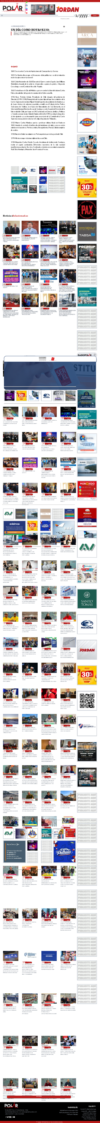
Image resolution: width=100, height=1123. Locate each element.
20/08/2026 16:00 (29, 777)
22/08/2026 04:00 (47, 260)
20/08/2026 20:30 (49, 725)
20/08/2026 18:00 (29, 751)
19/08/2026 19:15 (10, 1090)
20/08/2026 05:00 (49, 920)
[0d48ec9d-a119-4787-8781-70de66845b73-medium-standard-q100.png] (13, 11)
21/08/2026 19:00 (28, 308)
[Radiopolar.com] (2, 15)
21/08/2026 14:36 (68, 546)
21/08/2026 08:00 (49, 649)
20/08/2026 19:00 (10, 751)
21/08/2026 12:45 (68, 572)
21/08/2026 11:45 (49, 597)
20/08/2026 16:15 (10, 777)
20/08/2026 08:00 (68, 877)
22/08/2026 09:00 (28, 235)
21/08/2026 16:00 (29, 546)
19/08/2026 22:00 (29, 1005)
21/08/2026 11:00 (29, 623)
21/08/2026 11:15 (10, 623)
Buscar (95, 15)
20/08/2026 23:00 (68, 700)
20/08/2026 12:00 (49, 828)
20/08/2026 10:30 (10, 877)
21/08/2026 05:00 (29, 674)
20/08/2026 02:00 (29, 962)
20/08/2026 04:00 (68, 920)
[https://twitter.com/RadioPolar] (26, 7)
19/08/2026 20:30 (10, 1047)
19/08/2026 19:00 (29, 1090)
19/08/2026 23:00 (10, 1005)
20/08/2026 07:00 (10, 920)
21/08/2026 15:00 (49, 546)
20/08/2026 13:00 (68, 802)
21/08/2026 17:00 (66, 308)
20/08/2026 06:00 (29, 920)
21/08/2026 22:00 (47, 284)
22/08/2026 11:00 (11, 418)
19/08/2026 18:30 (68, 1090)
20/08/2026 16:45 (68, 751)
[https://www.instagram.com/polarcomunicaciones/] (26, 10)
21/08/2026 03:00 (68, 674)
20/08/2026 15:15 (68, 777)
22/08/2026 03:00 (66, 260)
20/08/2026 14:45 (29, 802)
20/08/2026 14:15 (49, 802)
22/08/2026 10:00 (10, 235)
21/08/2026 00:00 (49, 700)
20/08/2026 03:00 (10, 962)
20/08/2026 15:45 (49, 777)
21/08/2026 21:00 (66, 284)
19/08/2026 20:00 (29, 1047)
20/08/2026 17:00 (49, 751)
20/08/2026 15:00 (10, 802)
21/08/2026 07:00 (68, 649)
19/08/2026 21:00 (68, 1005)
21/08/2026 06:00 (10, 674)
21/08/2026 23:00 (28, 284)
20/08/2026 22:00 (10, 725)
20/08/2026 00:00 (68, 962)
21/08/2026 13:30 (29, 572)
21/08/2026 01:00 (29, 700)
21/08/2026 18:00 (47, 308)
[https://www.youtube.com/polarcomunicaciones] (26, 12)
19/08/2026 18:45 (49, 1090)
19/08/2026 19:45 (49, 1047)
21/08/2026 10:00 (10, 649)
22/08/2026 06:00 (10, 260)
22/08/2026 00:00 (10, 284)
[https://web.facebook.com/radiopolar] (26, 5)
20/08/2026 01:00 (49, 962)
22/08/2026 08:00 (47, 235)
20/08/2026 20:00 (68, 725)
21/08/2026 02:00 (10, 700)
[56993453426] (26, 3)
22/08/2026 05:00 (28, 260)
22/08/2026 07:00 (66, 235)
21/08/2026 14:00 (10, 572)
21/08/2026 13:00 (49, 572)
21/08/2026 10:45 (49, 623)
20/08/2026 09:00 (49, 877)
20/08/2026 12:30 (29, 828)
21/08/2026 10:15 (68, 623)
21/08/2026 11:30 (68, 597)
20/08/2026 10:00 (29, 877)
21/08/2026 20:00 (10, 308)
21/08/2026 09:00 (29, 649)
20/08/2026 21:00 (29, 725)
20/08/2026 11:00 (68, 828)
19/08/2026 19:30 (68, 1047)
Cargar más (39, 1096)
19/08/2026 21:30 (49, 1005)
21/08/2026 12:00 (29, 597)
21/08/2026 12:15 (10, 597)
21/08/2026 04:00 (49, 674)
